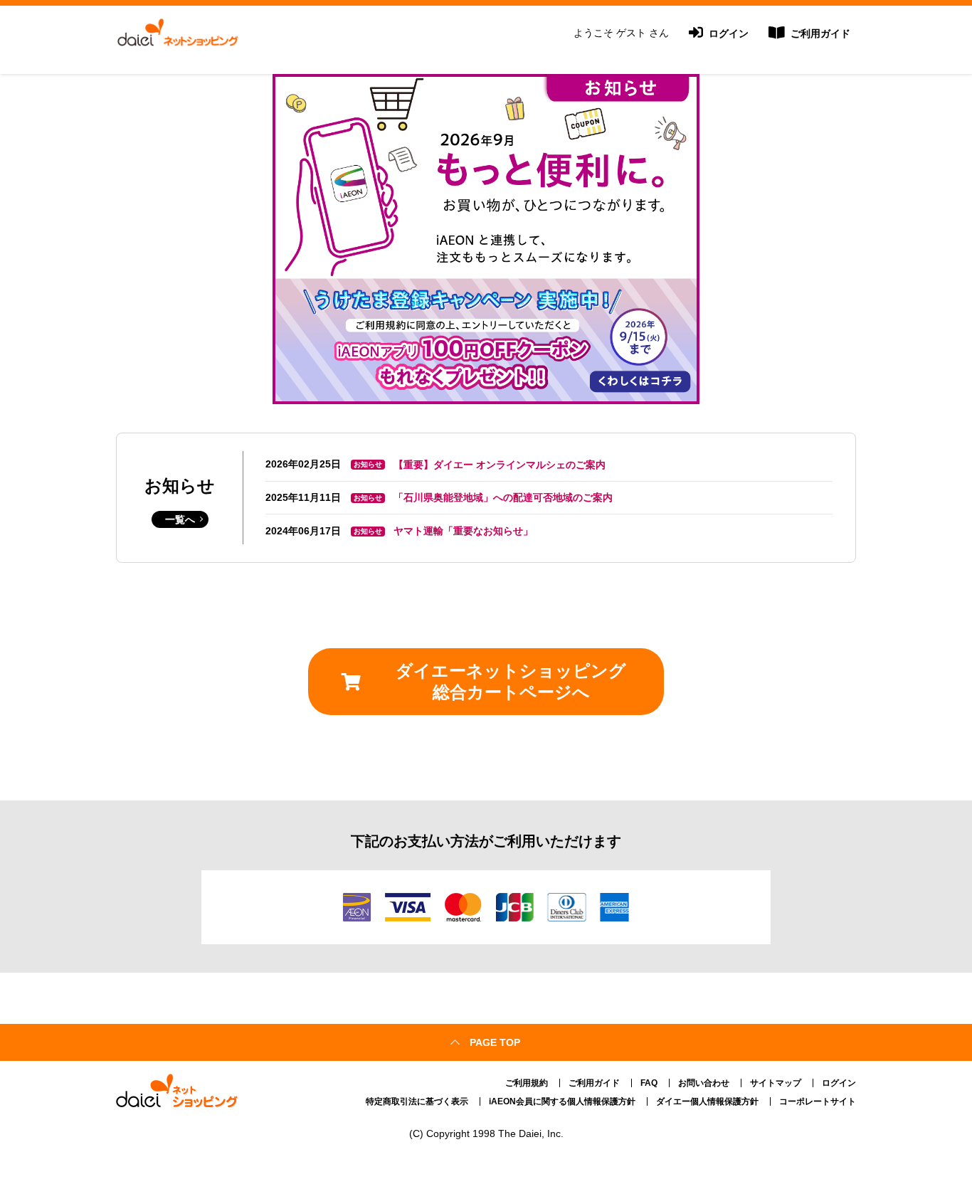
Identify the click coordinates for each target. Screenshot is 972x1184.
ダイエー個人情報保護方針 (707, 1101)
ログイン (727, 33)
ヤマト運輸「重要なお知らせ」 (463, 530)
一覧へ (180, 519)
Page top (495, 1042)
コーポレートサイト (817, 1101)
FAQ (648, 1083)
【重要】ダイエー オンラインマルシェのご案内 (499, 464)
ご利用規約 (526, 1083)
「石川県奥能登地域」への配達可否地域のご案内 (503, 497)
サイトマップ (775, 1083)
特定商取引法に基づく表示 (417, 1101)
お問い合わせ (703, 1083)
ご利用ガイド (819, 33)
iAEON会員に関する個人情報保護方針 (562, 1101)
